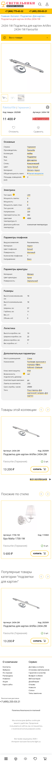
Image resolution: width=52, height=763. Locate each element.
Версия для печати (47, 107)
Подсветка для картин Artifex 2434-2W (25, 454)
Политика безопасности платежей (26, 710)
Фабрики (6, 670)
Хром (29, 167)
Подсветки (25, 16)
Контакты (7, 667)
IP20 (29, 370)
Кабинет (30, 367)
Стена (29, 358)
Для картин (39, 16)
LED (28, 195)
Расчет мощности (36, 173)
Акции (5, 681)
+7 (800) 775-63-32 (14, 11)
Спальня (38, 367)
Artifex (30, 153)
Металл (30, 170)
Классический (33, 163)
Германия (23, 107)
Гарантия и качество (37, 673)
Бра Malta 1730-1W (14, 538)
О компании (10, 661)
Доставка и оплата (36, 667)
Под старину (32, 390)
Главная (5, 16)
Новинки (6, 678)
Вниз (29, 259)
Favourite (9, 107)
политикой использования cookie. (27, 729)
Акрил (37, 170)
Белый (35, 167)
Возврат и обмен (36, 675)
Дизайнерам (34, 681)
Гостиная (31, 362)
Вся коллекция (38, 479)
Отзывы (32, 684)
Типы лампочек (35, 693)
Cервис (33, 661)
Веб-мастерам (34, 678)
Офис (37, 364)
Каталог (15, 16)
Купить (37, 469)
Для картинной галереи (35, 391)
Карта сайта (7, 684)
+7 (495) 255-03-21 (38, 11)
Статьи (31, 690)
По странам (7, 673)
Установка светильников (39, 670)
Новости (32, 687)
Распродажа (8, 675)
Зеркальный (32, 281)
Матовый (31, 252)
